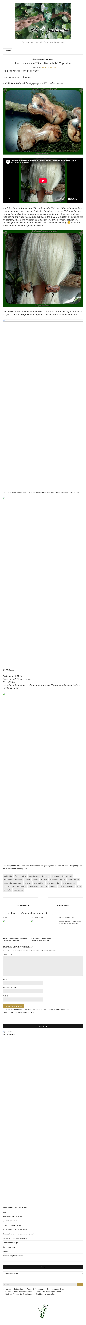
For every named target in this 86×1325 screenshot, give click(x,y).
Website (6, 996)
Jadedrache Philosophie (11, 1243)
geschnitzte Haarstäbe (11, 1221)
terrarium (70, 886)
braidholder (8, 876)
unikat (79, 886)
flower (17, 876)
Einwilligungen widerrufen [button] (45, 1294)
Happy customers (9, 1247)
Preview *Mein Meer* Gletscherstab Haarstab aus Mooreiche (15, 940)
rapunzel (53, 886)
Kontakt (5, 1251)
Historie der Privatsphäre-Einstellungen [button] (18, 1294)
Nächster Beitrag (63, 905)
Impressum (7, 1289)
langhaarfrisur (39, 883)
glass (24, 876)
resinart (61, 886)
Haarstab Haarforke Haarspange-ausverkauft (18, 1234)
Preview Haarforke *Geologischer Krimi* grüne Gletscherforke (70, 922)
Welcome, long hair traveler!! (13, 1256)
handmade (54, 879)
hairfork (27, 879)
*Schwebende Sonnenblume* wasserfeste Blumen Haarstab (41, 940)
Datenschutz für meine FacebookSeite (18, 1292)
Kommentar (8, 954)
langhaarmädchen (53, 883)
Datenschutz (19, 1289)
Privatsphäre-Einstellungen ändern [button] (48, 1292)
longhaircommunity (19, 886)
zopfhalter (7, 890)
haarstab (18, 879)
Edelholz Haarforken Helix (12, 1225)
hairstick (44, 879)
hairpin (35, 879)
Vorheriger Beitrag (23, 905)
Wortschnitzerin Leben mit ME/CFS (15, 1208)
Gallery (5, 1212)
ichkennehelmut (73, 879)
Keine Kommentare (49, 67)
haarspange (8, 879)
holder (62, 879)
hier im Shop (19, 314)
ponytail (44, 886)
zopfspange (18, 890)
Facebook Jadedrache (35, 1289)
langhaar (28, 883)
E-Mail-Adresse (10, 987)
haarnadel (55, 876)
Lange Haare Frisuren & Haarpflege (15, 1238)
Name (6, 979)
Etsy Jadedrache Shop (55, 1289)
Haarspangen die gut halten (43, 59)
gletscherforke (34, 876)
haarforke (45, 876)
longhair (7, 886)
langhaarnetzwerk (69, 883)
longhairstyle (33, 886)
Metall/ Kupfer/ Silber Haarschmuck (15, 1229)
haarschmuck (67, 876)
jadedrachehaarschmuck (13, 883)
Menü (8, 51)
